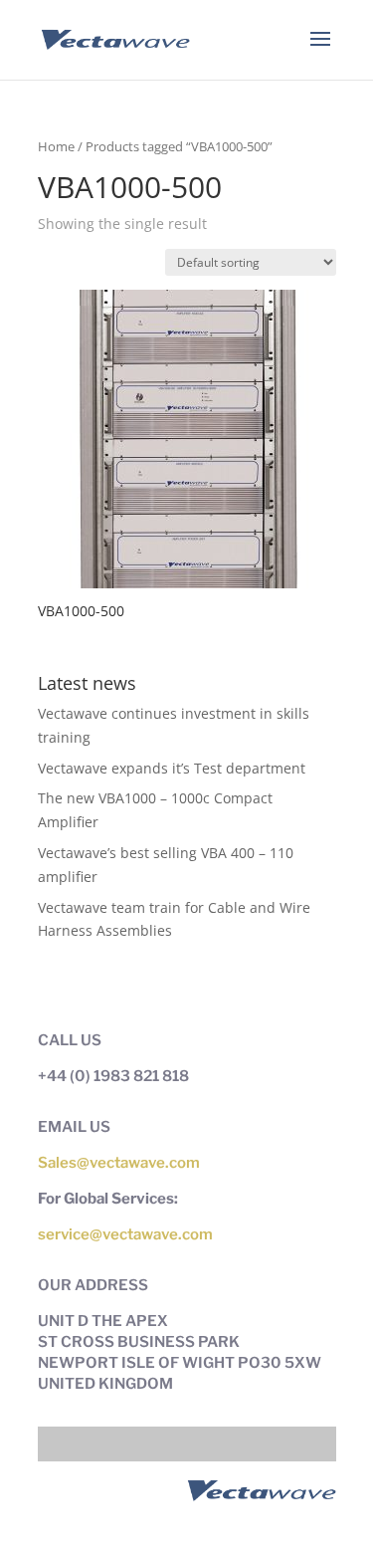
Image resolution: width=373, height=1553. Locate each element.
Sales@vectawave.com (119, 1163)
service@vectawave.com (125, 1234)
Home (56, 146)
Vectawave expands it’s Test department (171, 768)
